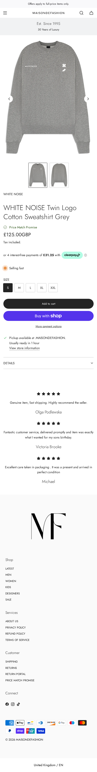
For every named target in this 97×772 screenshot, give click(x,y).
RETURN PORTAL (15, 674)
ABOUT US (11, 621)
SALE (8, 600)
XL (41, 287)
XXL (53, 287)
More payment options (49, 326)
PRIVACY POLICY (15, 628)
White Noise (13, 194)
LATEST (9, 569)
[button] (9, 98)
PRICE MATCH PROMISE (20, 680)
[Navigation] (5, 13)
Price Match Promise (23, 227)
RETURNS (11, 668)
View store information (24, 348)
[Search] (81, 13)
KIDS (8, 587)
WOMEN (10, 581)
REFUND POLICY (15, 634)
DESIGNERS (12, 593)
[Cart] (91, 13)
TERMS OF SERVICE (17, 640)
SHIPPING (11, 662)
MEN (8, 575)
